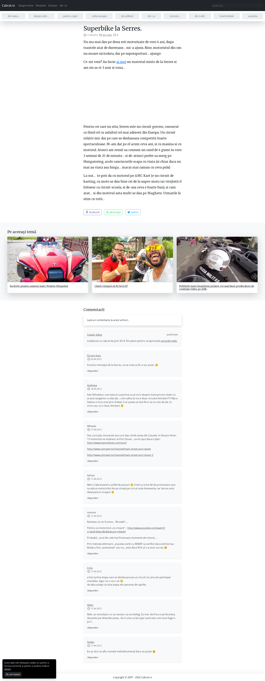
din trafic (200, 16)
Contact (52, 5)
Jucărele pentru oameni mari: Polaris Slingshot (39, 286)
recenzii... (175, 16)
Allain (90, 605)
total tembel (227, 16)
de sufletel (127, 16)
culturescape (99, 16)
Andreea (92, 385)
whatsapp (115, 212)
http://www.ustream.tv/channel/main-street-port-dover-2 (120, 455)
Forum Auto (94, 355)
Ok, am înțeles (13, 674)
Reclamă (41, 5)
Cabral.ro (8, 5)
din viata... (13, 16)
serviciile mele (169, 341)
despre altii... (41, 16)
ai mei (121, 62)
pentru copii (70, 16)
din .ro (63, 5)
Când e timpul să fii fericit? (111, 286)
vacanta (252, 16)
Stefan (90, 642)
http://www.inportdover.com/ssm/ (107, 442)
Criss (90, 568)
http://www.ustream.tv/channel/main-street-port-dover (119, 449)
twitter (134, 212)
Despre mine (26, 5)
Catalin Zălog (94, 334)
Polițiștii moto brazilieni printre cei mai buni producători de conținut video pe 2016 (216, 287)
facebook (94, 212)
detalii (7, 669)
